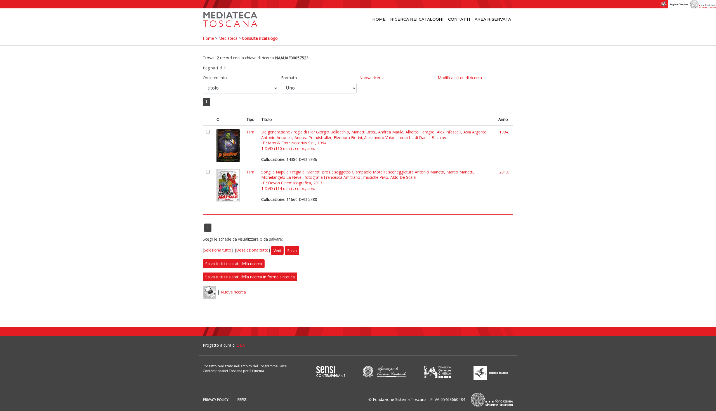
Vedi (277, 250)
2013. (504, 172)
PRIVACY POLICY (216, 399)
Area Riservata (493, 19)
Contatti (459, 19)
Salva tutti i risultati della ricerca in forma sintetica (250, 277)
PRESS (241, 399)
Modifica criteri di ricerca (460, 77)
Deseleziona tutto (252, 250)
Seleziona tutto (217, 250)
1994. (504, 132)
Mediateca (227, 38)
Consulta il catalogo (260, 38)
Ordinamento (215, 77)
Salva (292, 250)
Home (379, 19)
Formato (289, 77)
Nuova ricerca (372, 77)
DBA (241, 345)
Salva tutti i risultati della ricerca (233, 263)
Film (250, 132)
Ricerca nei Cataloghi (417, 19)
